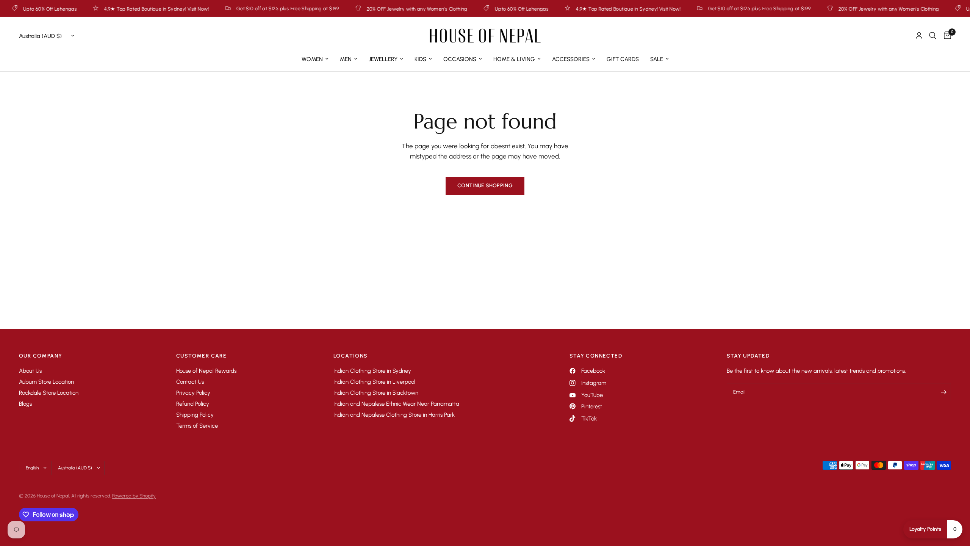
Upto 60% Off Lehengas (501, 8)
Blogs (25, 403)
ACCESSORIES (571, 59)
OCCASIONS (459, 59)
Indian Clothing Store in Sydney (372, 370)
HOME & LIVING (514, 59)
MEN (346, 59)
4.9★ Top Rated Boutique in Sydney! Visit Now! (136, 8)
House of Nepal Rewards (206, 370)
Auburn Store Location (46, 381)
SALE (656, 59)
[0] (945, 35)
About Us (30, 370)
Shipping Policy (195, 414)
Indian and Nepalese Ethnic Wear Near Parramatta (396, 403)
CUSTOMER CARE (201, 356)
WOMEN (312, 59)
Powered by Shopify (134, 496)
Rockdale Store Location (48, 392)
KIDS (420, 59)
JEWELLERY (383, 59)
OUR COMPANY (40, 356)
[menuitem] (315, 59)
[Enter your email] (943, 392)
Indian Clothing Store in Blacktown (375, 392)
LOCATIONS (350, 356)
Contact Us (190, 381)
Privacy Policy (193, 392)
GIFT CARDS (623, 59)
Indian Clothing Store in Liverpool (374, 381)
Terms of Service (197, 425)
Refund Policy (192, 403)
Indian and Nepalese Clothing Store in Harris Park (394, 414)
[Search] (932, 35)
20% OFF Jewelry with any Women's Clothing (396, 8)
